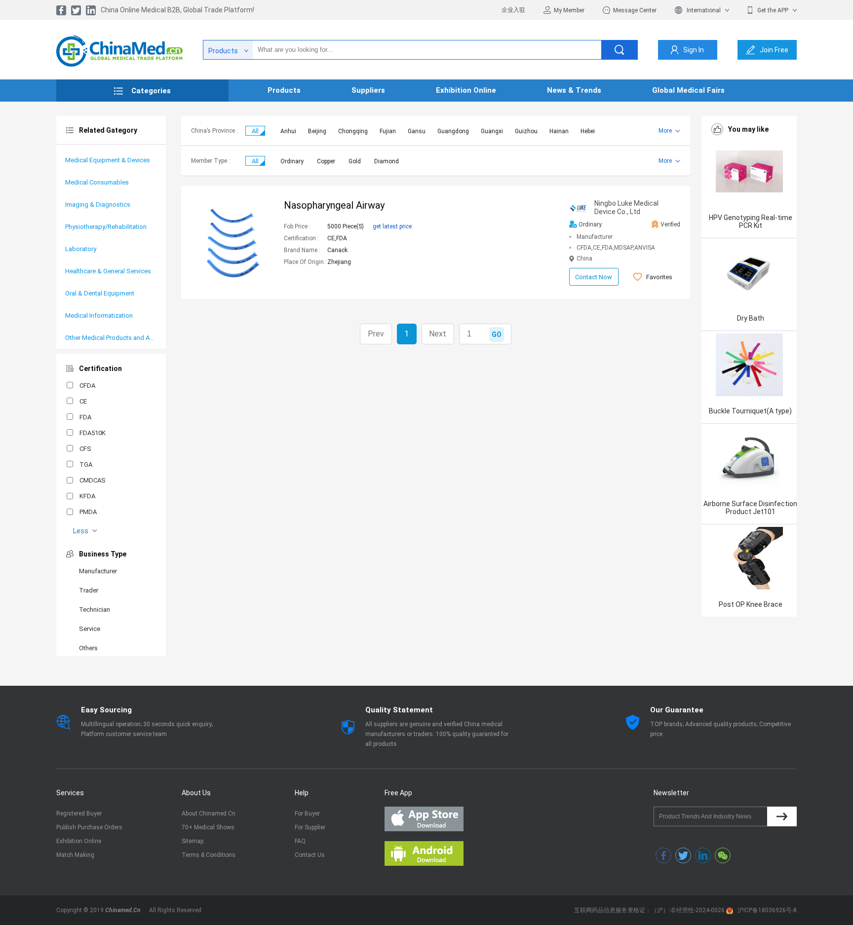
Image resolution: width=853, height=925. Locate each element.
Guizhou (526, 131)
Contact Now (593, 277)
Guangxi (492, 131)
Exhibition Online (78, 841)
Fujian (388, 131)
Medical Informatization (99, 315)
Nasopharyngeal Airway (334, 205)
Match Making (75, 854)
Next (437, 333)
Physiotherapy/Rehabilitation (106, 226)
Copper (326, 161)
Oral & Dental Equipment (99, 293)
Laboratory (80, 249)
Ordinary (292, 161)
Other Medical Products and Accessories (111, 337)
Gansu (417, 131)
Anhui (288, 131)
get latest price (392, 226)
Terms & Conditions (208, 854)
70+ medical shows (208, 827)
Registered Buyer (79, 813)
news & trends (574, 90)
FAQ (300, 841)
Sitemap (192, 841)
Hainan (559, 131)
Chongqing (353, 131)
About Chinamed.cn (208, 813)
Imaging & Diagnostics (97, 204)
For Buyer (307, 813)
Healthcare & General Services (108, 271)
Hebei (588, 131)
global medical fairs (688, 90)
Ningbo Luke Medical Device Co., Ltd (626, 207)
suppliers (368, 90)
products (284, 90)
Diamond (386, 161)
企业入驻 (513, 9)
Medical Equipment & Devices (107, 160)
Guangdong (453, 131)
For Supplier (310, 827)
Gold (355, 161)
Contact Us (310, 854)
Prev (376, 333)
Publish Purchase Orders (89, 827)
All (255, 131)
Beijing (317, 131)
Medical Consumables (97, 182)
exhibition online (466, 90)
